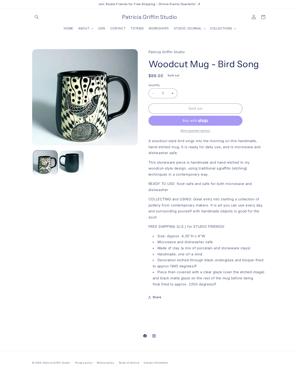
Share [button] (157, 297)
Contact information (156, 362)
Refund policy (105, 362)
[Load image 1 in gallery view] (45, 163)
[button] (36, 17)
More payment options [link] (195, 130)
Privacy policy (84, 362)
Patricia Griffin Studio (56, 362)
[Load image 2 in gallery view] (71, 163)
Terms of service (129, 362)
